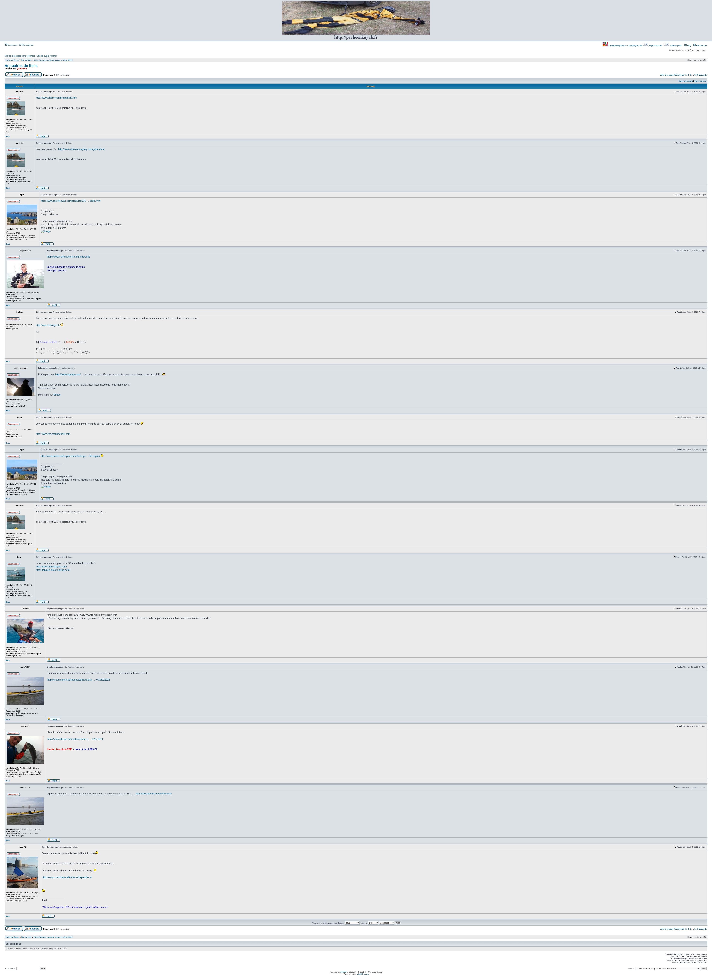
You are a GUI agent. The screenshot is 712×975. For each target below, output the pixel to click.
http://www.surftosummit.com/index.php (68, 256)
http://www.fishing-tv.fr (48, 325)
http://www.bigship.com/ (68, 374)
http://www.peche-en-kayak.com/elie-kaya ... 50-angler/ (70, 456)
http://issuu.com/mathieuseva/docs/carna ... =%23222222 (78, 679)
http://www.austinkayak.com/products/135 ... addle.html (71, 200)
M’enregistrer (27, 45)
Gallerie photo (676, 45)
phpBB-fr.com (363, 974)
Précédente (679, 75)
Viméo (57, 394)
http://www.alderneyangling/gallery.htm (56, 97)
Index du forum (12, 60)
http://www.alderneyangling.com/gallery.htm (81, 149)
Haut (8, 136)
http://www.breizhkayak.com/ (51, 566)
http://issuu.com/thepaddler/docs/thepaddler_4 (67, 877)
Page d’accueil (655, 45)
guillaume (22, 68)
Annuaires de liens (21, 66)
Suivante (703, 75)
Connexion (12, 45)
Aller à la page (666, 75)
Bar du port (26, 60)
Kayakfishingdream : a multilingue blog (625, 45)
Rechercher (701, 45)
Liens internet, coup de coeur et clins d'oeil (53, 60)
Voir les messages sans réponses (20, 56)
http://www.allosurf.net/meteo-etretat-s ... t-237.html (75, 739)
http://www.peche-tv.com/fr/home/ (154, 793)
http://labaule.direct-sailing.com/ (53, 569)
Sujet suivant (700, 81)
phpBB (343, 972)
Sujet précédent (685, 81)
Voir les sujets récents (47, 56)
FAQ (689, 45)
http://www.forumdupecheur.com (53, 433)
